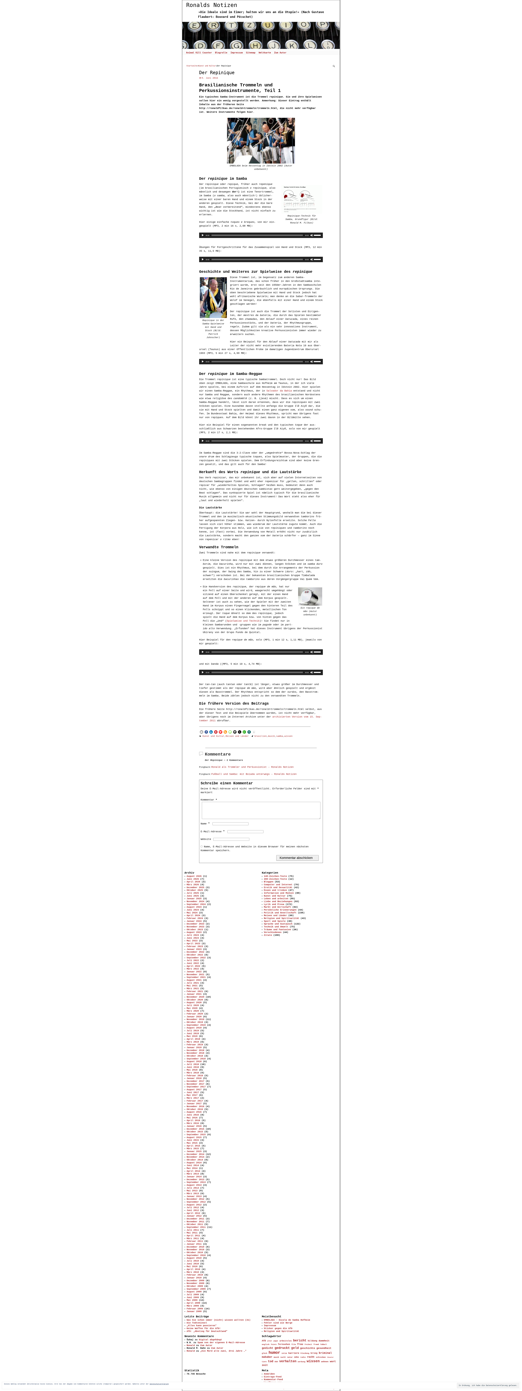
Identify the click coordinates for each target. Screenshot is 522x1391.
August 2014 (194, 1163)
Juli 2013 (193, 1188)
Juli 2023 (193, 935)
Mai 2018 (192, 1070)
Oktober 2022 (195, 955)
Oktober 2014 (195, 1160)
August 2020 (194, 1002)
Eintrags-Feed (273, 1377)
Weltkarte (265, 52)
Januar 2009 (194, 1311)
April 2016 (193, 1120)
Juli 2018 (193, 1064)
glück (264, 1353)
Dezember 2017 (195, 1081)
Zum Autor (280, 52)
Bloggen (268, 882)
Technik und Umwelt (276, 927)
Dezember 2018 (195, 1050)
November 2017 (195, 1084)
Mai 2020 (192, 1008)
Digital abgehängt (210, 1340)
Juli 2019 (193, 1031)
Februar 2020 (195, 1014)
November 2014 (195, 1157)
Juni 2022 (193, 963)
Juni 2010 (193, 1264)
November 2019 (195, 1019)
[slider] (317, 235)
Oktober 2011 (195, 1224)
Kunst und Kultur (207, 66)
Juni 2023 (193, 938)
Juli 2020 (193, 1005)
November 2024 (195, 901)
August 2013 (194, 1185)
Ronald (191, 1345)
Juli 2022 (193, 960)
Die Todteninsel (197, 1323)
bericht (299, 1340)
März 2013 (193, 1193)
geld (295, 1348)
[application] (261, 235)
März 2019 (193, 1042)
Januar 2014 (194, 1177)
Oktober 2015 (195, 1132)
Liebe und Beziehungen (278, 901)
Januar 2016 (194, 1126)
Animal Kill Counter (199, 52)
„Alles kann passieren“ (202, 1325)
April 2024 (193, 915)
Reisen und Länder (237, 736)
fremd (316, 1344)
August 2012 (194, 1205)
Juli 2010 (193, 1261)
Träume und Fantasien (277, 929)
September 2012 (196, 1202)
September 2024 (196, 904)
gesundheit (323, 1348)
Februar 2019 (195, 1045)
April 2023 (193, 943)
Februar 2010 (195, 1275)
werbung (301, 1362)
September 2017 (196, 1087)
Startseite (191, 66)
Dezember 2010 (195, 1247)
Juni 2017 (193, 1092)
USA (276, 1362)
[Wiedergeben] (202, 235)
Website (206, 839)
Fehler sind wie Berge (278, 1323)
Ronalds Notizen (211, 5)
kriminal (325, 1353)
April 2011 (193, 1236)
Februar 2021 (195, 991)
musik (271, 736)
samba (279, 736)
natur (290, 1357)
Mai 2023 (192, 941)
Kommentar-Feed (273, 1379)
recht (311, 1357)
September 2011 (196, 1227)
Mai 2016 (192, 1118)
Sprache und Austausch (278, 924)
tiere (264, 1362)
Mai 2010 (192, 1266)
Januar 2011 (194, 1244)
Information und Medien (279, 893)
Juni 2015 (193, 1140)
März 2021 (193, 988)
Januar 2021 (194, 994)
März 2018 (193, 1073)
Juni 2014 (193, 1165)
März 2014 (193, 1174)
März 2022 (193, 969)
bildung (312, 1341)
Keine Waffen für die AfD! (204, 1328)
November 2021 (195, 974)
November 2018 (195, 1053)
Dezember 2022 (195, 952)
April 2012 (193, 1213)
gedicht (267, 1348)
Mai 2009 (192, 1300)
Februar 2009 (195, 1309)
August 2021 (194, 980)
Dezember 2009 (195, 1280)
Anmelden (269, 1374)
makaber (267, 1357)
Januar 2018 (194, 1078)
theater (330, 1357)
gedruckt (282, 1348)
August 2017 (194, 1089)
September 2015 (196, 1134)
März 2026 (193, 885)
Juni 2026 (193, 879)
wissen (288, 736)
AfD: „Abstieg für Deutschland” (207, 1331)
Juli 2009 (193, 1294)
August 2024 (194, 907)
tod (270, 1361)
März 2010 (193, 1272)
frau (300, 1344)
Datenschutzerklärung (159, 1384)
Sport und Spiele (275, 921)
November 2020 (195, 997)
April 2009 (193, 1303)
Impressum (237, 52)
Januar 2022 (194, 972)
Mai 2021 (192, 986)
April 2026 (193, 882)
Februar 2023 (195, 946)
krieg (314, 1353)
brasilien (260, 736)
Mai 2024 (192, 913)
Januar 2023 (194, 949)
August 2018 (194, 1061)
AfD (264, 1341)
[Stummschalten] (311, 235)
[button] (201, 732)
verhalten (287, 1361)
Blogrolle (221, 52)
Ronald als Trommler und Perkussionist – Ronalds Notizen (252, 767)
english (265, 1344)
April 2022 (193, 966)
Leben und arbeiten (276, 898)
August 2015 (194, 1137)
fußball (323, 1344)
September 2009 (196, 1289)
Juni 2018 (193, 1067)
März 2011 (193, 1238)
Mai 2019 (192, 1036)
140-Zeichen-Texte (275, 876)
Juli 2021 (193, 983)
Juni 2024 (193, 910)
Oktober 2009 (195, 1286)
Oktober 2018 (195, 1056)
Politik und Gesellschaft (280, 913)
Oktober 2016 (195, 1109)
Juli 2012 (193, 1207)
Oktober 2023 (195, 929)
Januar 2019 (194, 1047)
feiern (273, 1344)
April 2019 (193, 1039)
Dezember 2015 (195, 1129)
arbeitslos (285, 1341)
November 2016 (195, 1106)
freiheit (308, 1344)
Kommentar (209, 799)
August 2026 (194, 876)
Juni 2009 (193, 1297)
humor (274, 1353)
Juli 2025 (193, 893)
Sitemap (250, 52)
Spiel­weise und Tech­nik (243, 621)
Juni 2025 (193, 896)
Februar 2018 (195, 1075)
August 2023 (194, 932)
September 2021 (196, 977)
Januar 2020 (194, 1017)
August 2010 (194, 1258)
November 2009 (195, 1283)
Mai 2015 (192, 1143)
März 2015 (193, 1148)
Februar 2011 (195, 1241)
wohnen (324, 1362)
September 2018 (196, 1059)
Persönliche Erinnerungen (280, 910)
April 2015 (193, 1146)
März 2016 (193, 1123)
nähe (296, 1357)
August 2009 (194, 1292)
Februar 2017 (195, 1101)
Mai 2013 (192, 1191)
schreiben (321, 1357)
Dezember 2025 (195, 887)
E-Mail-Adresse (213, 831)
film (293, 1344)
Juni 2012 (193, 1210)
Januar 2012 (194, 1216)
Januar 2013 (194, 1196)
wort (333, 1361)
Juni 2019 (193, 1033)
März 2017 (193, 1098)
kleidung (305, 1353)
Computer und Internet (278, 885)
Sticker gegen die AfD (278, 1328)
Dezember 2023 (195, 924)
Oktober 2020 (195, 1000)
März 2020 (193, 1011)
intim (284, 1353)
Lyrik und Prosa (274, 904)
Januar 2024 (194, 921)
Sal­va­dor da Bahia (279, 390)
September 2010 (196, 1255)
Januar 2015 (194, 1151)
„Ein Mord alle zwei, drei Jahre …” (223, 1351)
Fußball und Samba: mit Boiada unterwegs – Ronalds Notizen (254, 774)
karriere (293, 1353)
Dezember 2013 (195, 1179)
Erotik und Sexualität (278, 887)
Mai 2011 (192, 1233)
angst (275, 1341)
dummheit (324, 1341)
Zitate (268, 935)
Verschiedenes (273, 932)
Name (205, 823)
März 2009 (193, 1306)
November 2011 (195, 1222)
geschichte (307, 1348)
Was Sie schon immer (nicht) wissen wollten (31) (219, 1320)
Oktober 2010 (195, 1252)
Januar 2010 (194, 1278)
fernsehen (284, 1344)
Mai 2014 (192, 1168)
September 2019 (196, 1025)
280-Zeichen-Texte (275, 879)
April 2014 (193, 1171)
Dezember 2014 (195, 1154)
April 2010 (193, 1269)
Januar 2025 (194, 898)
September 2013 (196, 1182)
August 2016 (194, 1112)
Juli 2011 (193, 1230)
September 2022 (196, 958)
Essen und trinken (275, 890)
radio (303, 1357)
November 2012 (195, 1199)
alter (269, 1341)
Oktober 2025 (195, 890)
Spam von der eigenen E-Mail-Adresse (221, 1342)
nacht (283, 1357)
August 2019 (194, 1028)
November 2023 (195, 927)
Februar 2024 (195, 918)
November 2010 (195, 1250)
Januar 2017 (194, 1103)
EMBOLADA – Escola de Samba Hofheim (287, 1320)
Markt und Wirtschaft (277, 907)
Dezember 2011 (195, 1219)
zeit (265, 1365)
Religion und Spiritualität (281, 918)
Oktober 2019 (195, 1022)
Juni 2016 (193, 1115)
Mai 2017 (192, 1095)
